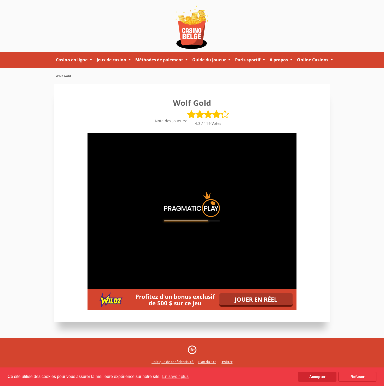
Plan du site (207, 361)
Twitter (227, 361)
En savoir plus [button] (175, 376)
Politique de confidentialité (173, 361)
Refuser (357, 377)
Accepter (317, 377)
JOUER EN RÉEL (256, 299)
